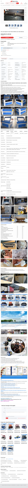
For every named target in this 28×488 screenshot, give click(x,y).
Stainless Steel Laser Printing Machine (21, 470)
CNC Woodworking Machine (4, 460)
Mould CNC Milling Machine (24, 460)
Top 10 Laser (20, 479)
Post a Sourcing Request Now (22, 418)
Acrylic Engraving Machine (23, 5)
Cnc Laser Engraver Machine (4, 479)
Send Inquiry (7, 37)
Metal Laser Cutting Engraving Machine (5, 477)
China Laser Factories (3, 474)
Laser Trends (24, 479)
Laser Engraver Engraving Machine (16, 477)
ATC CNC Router (9, 460)
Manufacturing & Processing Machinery (6, 5)
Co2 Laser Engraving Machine (4, 470)
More (1, 482)
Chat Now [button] (21, 37)
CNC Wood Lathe (16, 460)
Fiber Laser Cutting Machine (4, 461)
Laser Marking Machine (16, 461)
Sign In (2, 55)
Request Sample (13, 39)
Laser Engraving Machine (17, 5)
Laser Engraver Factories (20, 474)
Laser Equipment (13, 5)
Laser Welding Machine (23, 461)
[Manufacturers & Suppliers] (14, 1)
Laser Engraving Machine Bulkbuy (5, 481)
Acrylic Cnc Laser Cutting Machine (13, 479)
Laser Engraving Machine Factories (12, 474)
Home (1, 5)
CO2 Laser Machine (9, 461)
